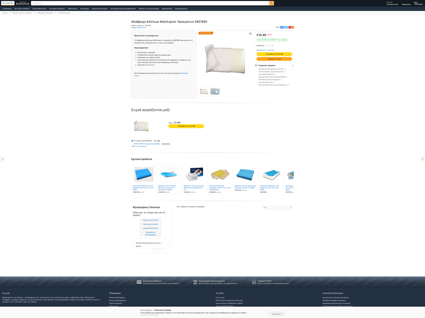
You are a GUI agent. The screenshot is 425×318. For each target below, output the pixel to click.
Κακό (157, 249)
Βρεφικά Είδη (167, 8)
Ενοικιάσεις (7, 8)
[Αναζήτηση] (271, 3)
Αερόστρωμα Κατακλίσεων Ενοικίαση (336, 303)
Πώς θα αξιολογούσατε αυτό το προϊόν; (148, 244)
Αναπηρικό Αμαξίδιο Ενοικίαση (334, 300)
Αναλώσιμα (84, 8)
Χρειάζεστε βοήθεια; (152, 281)
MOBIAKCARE (141, 27)
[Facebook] (281, 27)
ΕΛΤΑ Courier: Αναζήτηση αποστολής (229, 300)
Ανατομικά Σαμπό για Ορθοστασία (123, 8)
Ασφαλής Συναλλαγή (266, 50)
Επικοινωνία (113, 306)
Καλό (162, 249)
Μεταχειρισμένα (181, 8)
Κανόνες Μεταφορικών (117, 300)
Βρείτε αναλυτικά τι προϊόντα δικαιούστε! (273, 283)
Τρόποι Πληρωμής (115, 303)
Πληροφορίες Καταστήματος (212, 281)
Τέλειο (164, 249)
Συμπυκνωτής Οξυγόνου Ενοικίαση (336, 297)
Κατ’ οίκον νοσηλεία (22, 8)
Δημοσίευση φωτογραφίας (150, 233)
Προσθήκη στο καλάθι (274, 54)
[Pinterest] (290, 27)
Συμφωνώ (276, 314)
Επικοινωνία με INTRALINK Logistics (229, 303)
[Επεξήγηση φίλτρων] (285, 69)
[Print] (292, 27)
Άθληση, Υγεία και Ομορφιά (149, 8)
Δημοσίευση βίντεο (150, 228)
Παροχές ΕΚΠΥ (265, 281)
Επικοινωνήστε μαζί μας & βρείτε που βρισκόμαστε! (218, 283)
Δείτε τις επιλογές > (139, 146)
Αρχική (5, 13)
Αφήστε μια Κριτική (150, 220)
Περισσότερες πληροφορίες (149, 315)
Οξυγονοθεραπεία (39, 8)
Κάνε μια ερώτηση (150, 224)
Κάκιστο (154, 249)
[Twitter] (284, 27)
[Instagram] (287, 27)
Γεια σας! (392, 3)
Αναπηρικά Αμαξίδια (57, 8)
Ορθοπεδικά (72, 8)
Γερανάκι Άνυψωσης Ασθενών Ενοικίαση (338, 306)
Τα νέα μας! (220, 297)
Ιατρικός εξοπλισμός (99, 8)
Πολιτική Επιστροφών (117, 297)
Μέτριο (159, 249)
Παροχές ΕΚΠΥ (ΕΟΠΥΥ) (225, 306)
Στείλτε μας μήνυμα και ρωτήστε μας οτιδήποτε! (161, 283)
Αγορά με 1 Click (274, 59)
